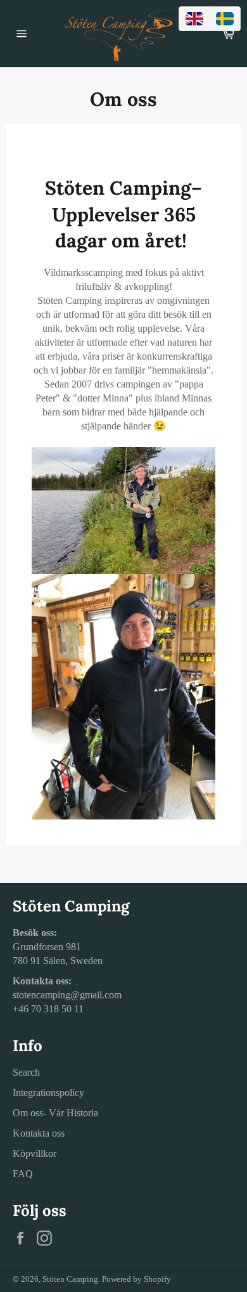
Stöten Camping (70, 1279)
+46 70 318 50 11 (48, 1008)
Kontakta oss (39, 1133)
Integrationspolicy (48, 1092)
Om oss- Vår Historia (55, 1112)
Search (26, 1072)
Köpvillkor (34, 1153)
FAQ (23, 1173)
